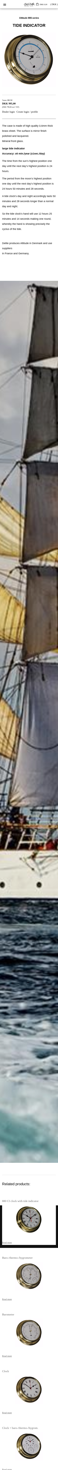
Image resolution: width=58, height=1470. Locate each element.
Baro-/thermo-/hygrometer (17, 1257)
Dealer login (8, 111)
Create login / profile (27, 111)
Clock (5, 1371)
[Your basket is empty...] (37, 5)
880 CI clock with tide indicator (20, 1201)
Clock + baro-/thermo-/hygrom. (20, 1427)
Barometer (8, 1314)
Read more (7, 1242)
